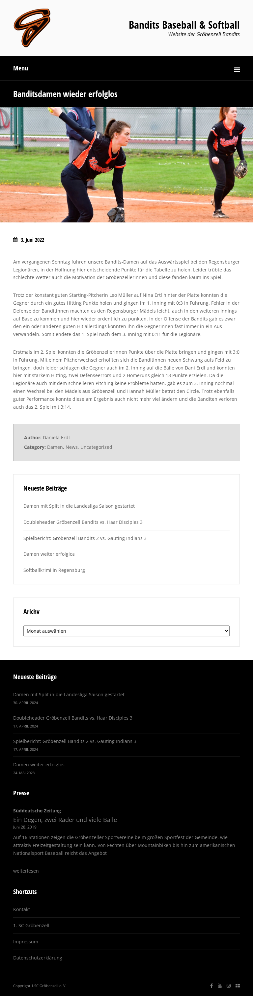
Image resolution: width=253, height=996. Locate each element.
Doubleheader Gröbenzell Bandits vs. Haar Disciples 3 (83, 522)
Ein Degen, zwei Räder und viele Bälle (65, 820)
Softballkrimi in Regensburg (54, 570)
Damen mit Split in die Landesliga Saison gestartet (79, 506)
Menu (20, 68)
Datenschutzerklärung (37, 958)
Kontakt (21, 909)
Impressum (25, 941)
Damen (55, 447)
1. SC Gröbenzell (31, 925)
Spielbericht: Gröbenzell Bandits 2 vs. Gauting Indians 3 (85, 538)
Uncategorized (96, 447)
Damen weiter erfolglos (49, 554)
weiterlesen (26, 871)
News (72, 447)
